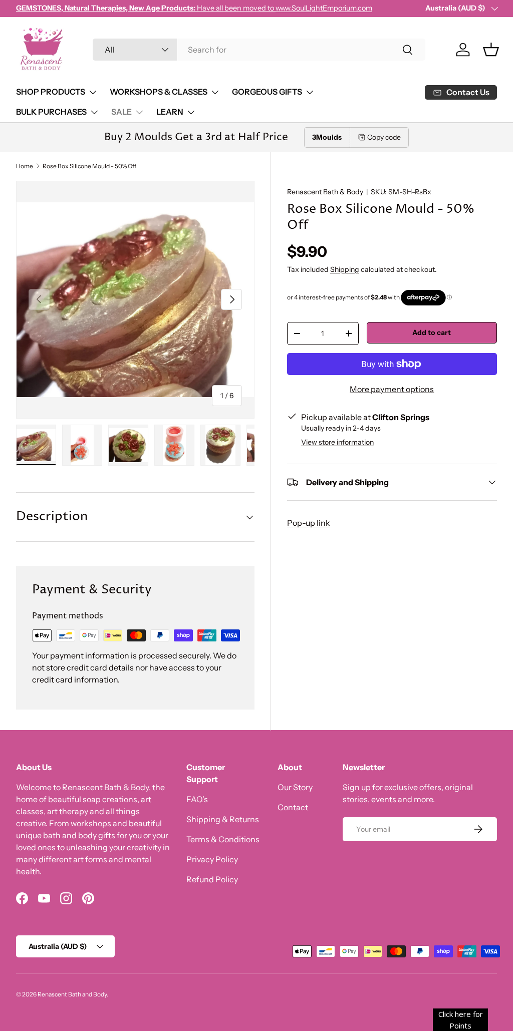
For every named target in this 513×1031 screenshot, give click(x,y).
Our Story (295, 787)
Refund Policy (212, 879)
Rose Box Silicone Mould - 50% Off (89, 166)
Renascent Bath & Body (325, 191)
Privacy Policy (212, 859)
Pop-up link (308, 523)
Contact (293, 807)
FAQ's (197, 799)
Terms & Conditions (223, 839)
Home (24, 166)
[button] (491, 50)
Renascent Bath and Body (72, 994)
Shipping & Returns (222, 819)
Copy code (384, 137)
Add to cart (431, 332)
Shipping (344, 269)
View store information (337, 442)
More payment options (392, 389)
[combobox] (259, 50)
